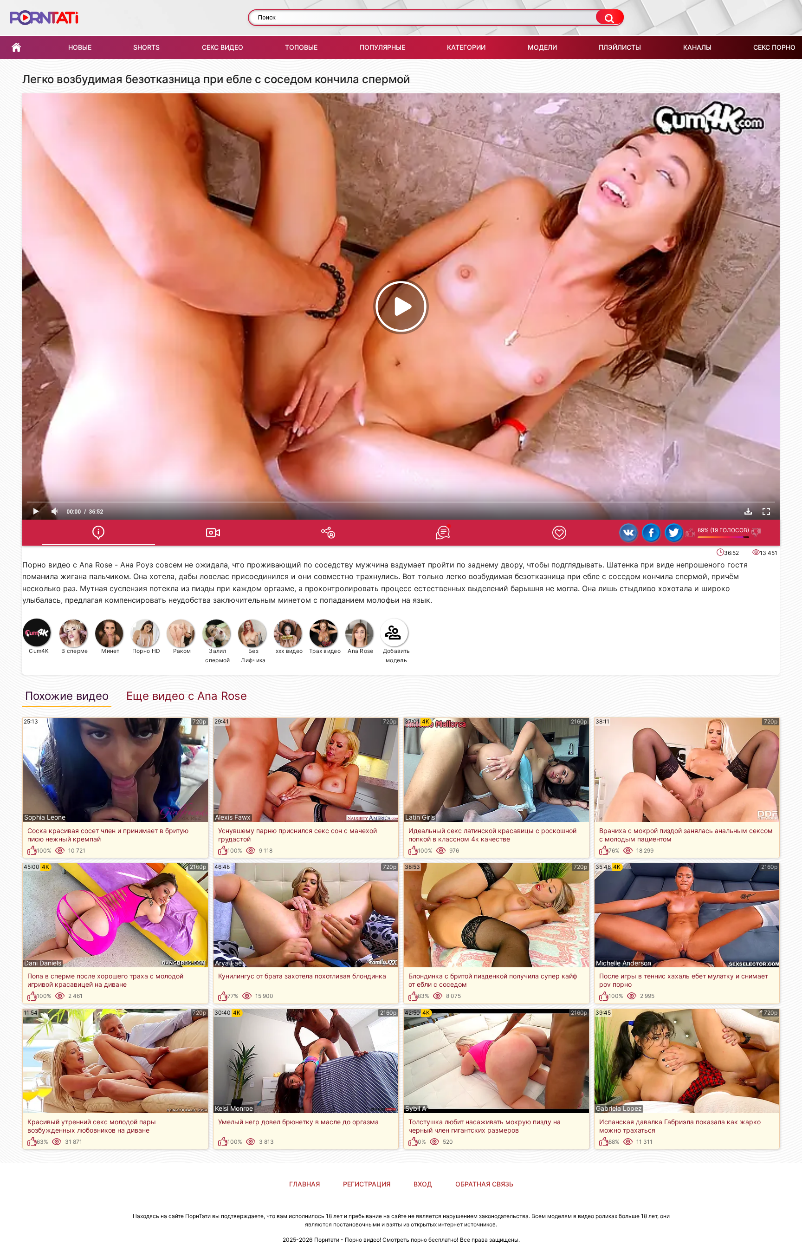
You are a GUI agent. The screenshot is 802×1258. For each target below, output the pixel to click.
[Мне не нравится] (756, 532)
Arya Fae (228, 963)
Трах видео (325, 650)
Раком (182, 650)
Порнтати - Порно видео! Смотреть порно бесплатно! (386, 1239)
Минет (110, 650)
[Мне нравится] (690, 532)
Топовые (301, 47)
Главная (16, 47)
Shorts (146, 47)
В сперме (74, 650)
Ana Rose (360, 650)
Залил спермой (217, 655)
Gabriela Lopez (619, 1108)
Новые (79, 47)
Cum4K (39, 650)
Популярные (382, 47)
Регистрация (366, 1184)
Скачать (748, 511)
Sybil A (415, 1108)
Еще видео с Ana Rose (186, 696)
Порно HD (146, 650)
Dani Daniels (42, 963)
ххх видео (289, 650)
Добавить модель (396, 655)
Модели (542, 47)
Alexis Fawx (233, 817)
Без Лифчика (253, 655)
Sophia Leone (44, 817)
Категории (466, 47)
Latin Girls (420, 817)
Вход (423, 1184)
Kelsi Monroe (234, 1108)
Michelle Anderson (623, 963)
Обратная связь (484, 1184)
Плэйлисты (620, 47)
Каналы (697, 47)
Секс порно (774, 47)
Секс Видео (222, 47)
